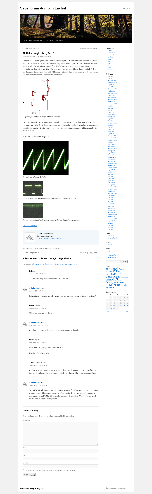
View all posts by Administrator (49, 238)
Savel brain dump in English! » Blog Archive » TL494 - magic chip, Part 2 (53, 264)
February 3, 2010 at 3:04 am (38, 308)
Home (25, 40)
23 (114, 306)
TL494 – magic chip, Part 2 (32, 48)
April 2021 (111, 95)
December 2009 (112, 148)
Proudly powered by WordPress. (117, 488)
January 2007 (111, 185)
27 (127, 306)
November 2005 (112, 214)
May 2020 (110, 110)
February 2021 (112, 97)
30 (114, 309)
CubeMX (111, 276)
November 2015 (112, 123)
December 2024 (112, 80)
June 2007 (110, 174)
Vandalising (111, 70)
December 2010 (112, 138)
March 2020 (111, 114)
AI (117, 268)
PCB (116, 282)
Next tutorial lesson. (30, 225)
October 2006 (111, 191)
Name (25, 448)
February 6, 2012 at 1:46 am (38, 342)
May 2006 (110, 202)
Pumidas (110, 244)
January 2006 (111, 210)
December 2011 (112, 136)
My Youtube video (113, 238)
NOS (121, 280)
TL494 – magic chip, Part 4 (89, 48)
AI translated (111, 53)
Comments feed (112, 255)
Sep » (127, 311)
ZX (114, 287)
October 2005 (111, 217)
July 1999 (110, 229)
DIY (118, 276)
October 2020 (111, 102)
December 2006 (112, 187)
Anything (41, 248)
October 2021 (111, 91)
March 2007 (111, 180)
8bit (108, 268)
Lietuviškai (59, 40)
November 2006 (112, 189)
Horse (126, 277)
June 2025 (110, 78)
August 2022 (111, 85)
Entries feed (111, 253)
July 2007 (110, 172)
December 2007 (112, 161)
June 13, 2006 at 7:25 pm (37, 291)
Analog (121, 269)
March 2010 (111, 144)
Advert (110, 50)
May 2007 (110, 176)
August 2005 (111, 221)
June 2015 (110, 127)
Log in (109, 251)
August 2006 (111, 195)
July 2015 (110, 125)
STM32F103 (113, 285)
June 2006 (110, 200)
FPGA (109, 59)
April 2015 (111, 129)
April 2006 (111, 204)
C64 (119, 271)
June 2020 (110, 108)
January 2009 (111, 151)
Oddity (110, 282)
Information (49, 40)
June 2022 (110, 87)
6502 (113, 268)
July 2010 (110, 142)
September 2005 (112, 219)
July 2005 (110, 223)
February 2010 (112, 146)
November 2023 (112, 82)
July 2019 (110, 119)
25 (121, 306)
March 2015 (111, 131)
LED (109, 63)
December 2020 (112, 99)
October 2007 (111, 165)
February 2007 (112, 182)
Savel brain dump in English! (44, 8)
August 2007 (111, 170)
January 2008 (111, 159)
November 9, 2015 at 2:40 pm (38, 365)
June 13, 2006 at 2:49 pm (37, 274)
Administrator (46, 56)
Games (123, 277)
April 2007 (111, 178)
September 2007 (112, 168)
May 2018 (110, 121)
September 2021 (112, 93)
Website (25, 463)
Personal (110, 67)
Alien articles (111, 55)
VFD (107, 288)
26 (124, 306)
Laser (109, 61)
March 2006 (111, 206)
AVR (115, 271)
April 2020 (111, 112)
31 (117, 309)
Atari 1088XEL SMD (36, 40)
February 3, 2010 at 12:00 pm (38, 325)
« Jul (107, 311)
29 (111, 309)
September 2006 (112, 193)
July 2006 (110, 197)
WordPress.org (112, 257)
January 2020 (111, 116)
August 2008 (111, 153)
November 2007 (112, 163)
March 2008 (111, 155)
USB (124, 285)
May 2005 (110, 227)
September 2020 (112, 104)
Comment (26, 421)
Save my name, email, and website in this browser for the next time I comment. (51, 470)
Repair (121, 282)
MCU (109, 65)
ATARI (109, 271)
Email (25, 455)
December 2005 (112, 212)
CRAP (123, 274)
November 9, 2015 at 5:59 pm (38, 385)
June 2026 (110, 76)
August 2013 (111, 134)
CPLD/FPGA (114, 274)
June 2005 (110, 225)
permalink (57, 248)
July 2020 (110, 106)
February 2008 (112, 157)
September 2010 (112, 140)
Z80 (110, 287)
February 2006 (112, 208)
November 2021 (112, 89)
